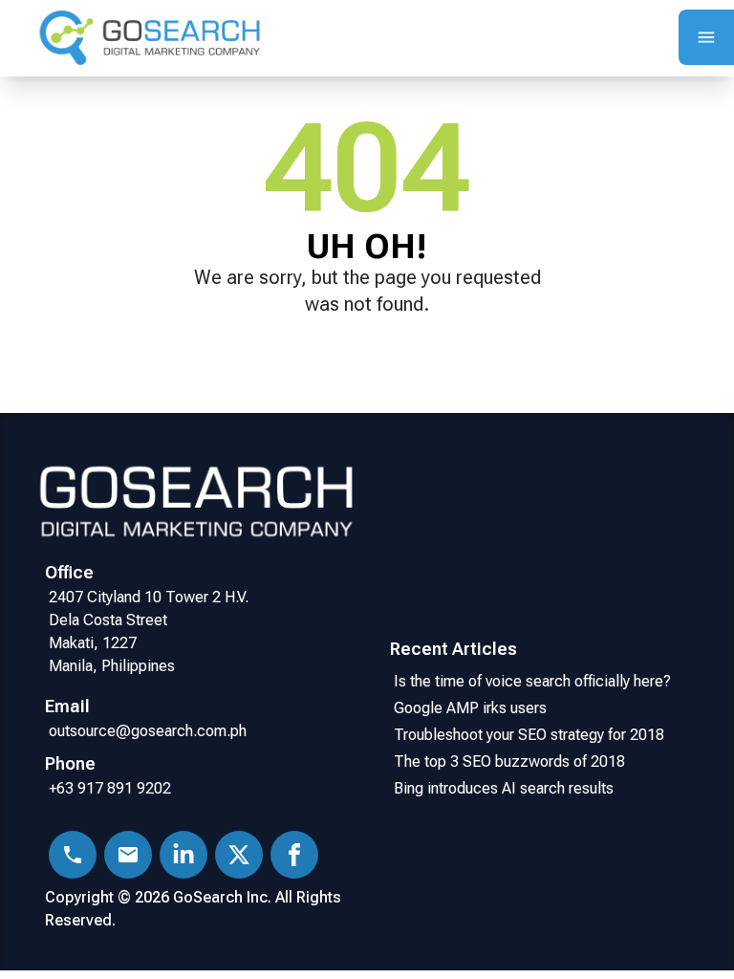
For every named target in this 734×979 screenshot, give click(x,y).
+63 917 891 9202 (110, 788)
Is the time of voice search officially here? (532, 681)
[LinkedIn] (183, 855)
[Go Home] (148, 39)
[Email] (128, 855)
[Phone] (73, 855)
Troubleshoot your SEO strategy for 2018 (533, 735)
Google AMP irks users (474, 708)
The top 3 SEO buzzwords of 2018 (509, 761)
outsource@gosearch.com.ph (148, 731)
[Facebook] (294, 855)
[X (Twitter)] (239, 855)
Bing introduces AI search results (504, 788)
